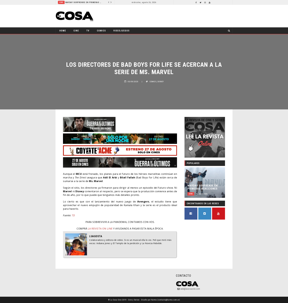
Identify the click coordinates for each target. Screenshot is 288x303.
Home (62, 30)
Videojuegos (121, 30)
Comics (101, 30)
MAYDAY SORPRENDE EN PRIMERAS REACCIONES (83, 2)
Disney (161, 81)
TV (87, 30)
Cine (61, 2)
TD (73, 215)
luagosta (95, 236)
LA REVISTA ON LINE (100, 228)
